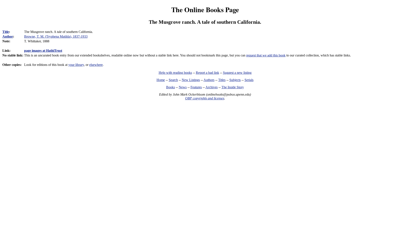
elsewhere (96, 65)
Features (196, 87)
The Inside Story (232, 87)
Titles (222, 80)
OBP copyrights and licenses (204, 98)
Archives (211, 87)
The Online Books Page (205, 9)
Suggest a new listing (237, 72)
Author (7, 36)
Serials (249, 80)
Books (170, 87)
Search (173, 80)
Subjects (235, 80)
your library (76, 65)
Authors (209, 80)
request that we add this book (266, 55)
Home (161, 80)
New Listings (191, 80)
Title (5, 32)
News (183, 87)
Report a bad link (207, 72)
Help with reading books (175, 72)
